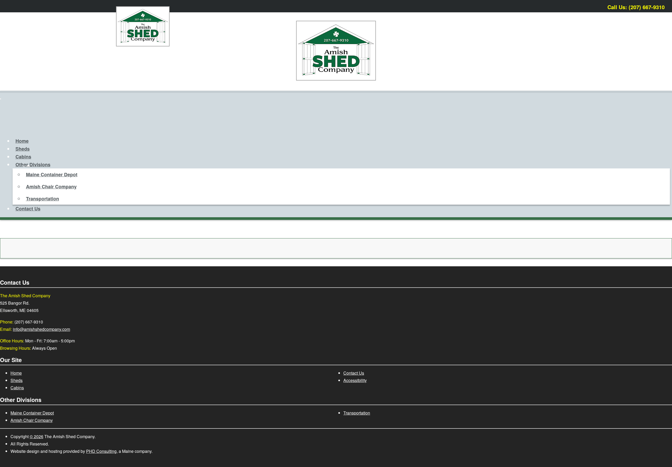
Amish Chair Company (51, 186)
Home (22, 140)
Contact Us (27, 208)
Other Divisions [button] (32, 164)
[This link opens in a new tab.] (665, 6)
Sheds (22, 148)
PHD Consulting (101, 451)
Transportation (42, 198)
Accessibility (355, 380)
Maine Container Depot (51, 174)
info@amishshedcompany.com (41, 329)
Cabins (23, 156)
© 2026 (36, 436)
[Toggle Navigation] (0, 98)
